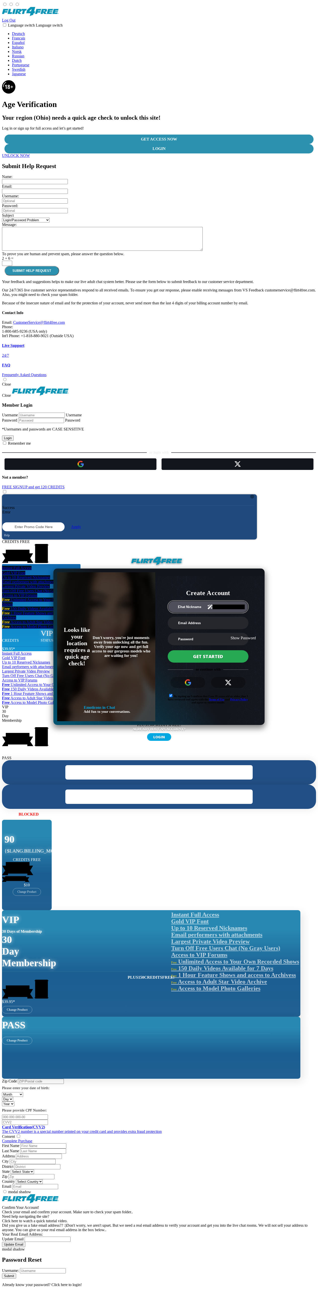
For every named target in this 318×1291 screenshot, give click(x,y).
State (6, 1171)
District (7, 1166)
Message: (9, 224)
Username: (10, 196)
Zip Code (9, 1081)
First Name (10, 1146)
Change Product (26, 892)
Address (8, 1156)
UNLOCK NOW (16, 155)
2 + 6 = (7, 258)
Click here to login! (66, 1285)
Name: (7, 177)
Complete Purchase (17, 1141)
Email (6, 1186)
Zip (4, 1176)
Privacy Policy (239, 699)
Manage (50, 814)
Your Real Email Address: (22, 1234)
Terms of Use (216, 699)
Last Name (10, 1151)
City (5, 1161)
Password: (10, 206)
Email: (7, 186)
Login (159, 148)
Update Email (13, 1239)
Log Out (8, 20)
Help (6, 535)
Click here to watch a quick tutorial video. (35, 1221)
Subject (8, 215)
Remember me (19, 443)
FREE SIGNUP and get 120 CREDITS (33, 487)
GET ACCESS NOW (159, 139)
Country (8, 1181)
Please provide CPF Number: (24, 1110)
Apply (76, 527)
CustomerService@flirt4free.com (39, 322)
